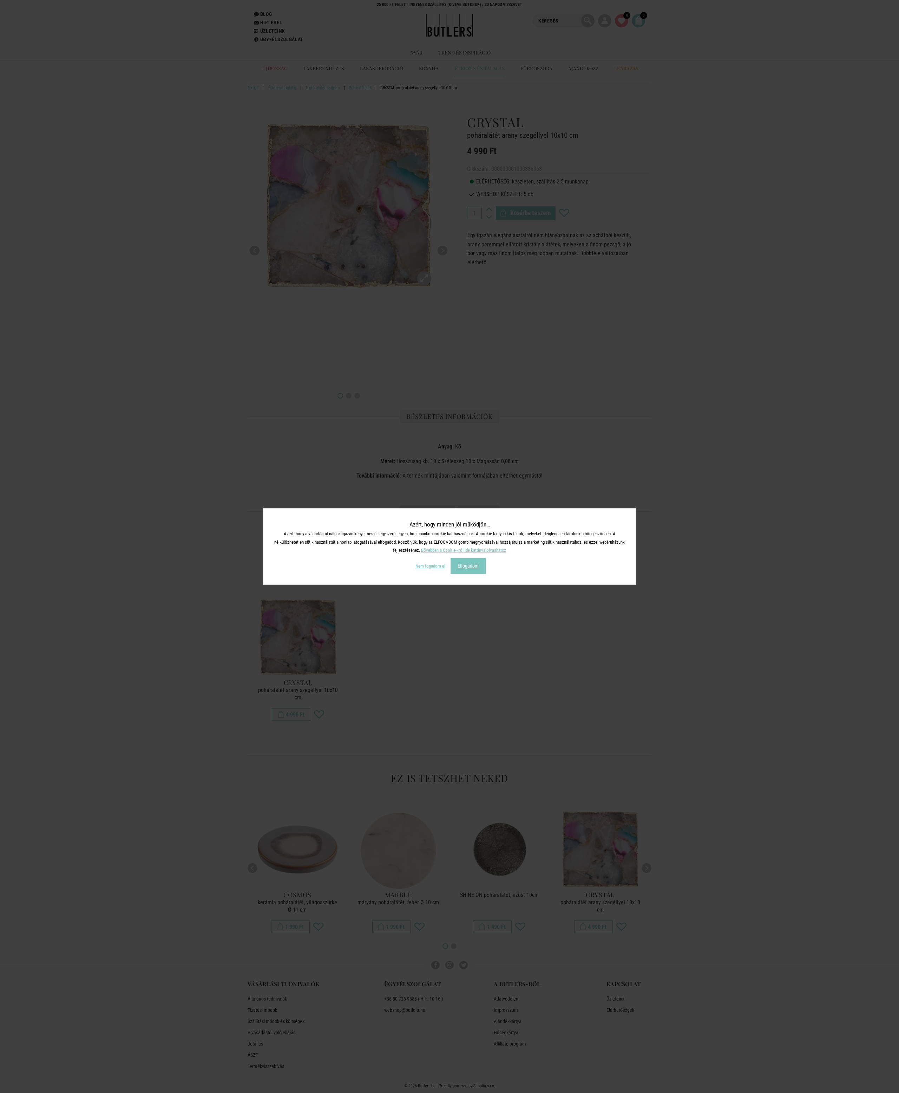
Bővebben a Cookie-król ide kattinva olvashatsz (463, 550)
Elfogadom (468, 566)
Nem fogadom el (430, 566)
